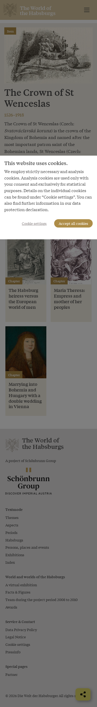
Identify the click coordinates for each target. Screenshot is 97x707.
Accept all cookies (73, 223)
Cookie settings (34, 223)
